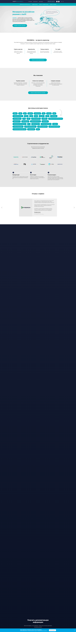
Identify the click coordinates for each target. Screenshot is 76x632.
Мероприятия (35, 1)
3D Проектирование (36, 118)
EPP (43, 113)
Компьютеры (45, 121)
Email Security (37, 113)
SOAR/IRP (41, 116)
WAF (28, 118)
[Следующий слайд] (74, 207)
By (63, 1)
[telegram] (59, 1)
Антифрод (44, 118)
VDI (24, 118)
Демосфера (41, 1)
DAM (20, 113)
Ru (61, 1)
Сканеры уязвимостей (42, 126)
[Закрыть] (74, 630)
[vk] (57, 1)
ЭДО (38, 129)
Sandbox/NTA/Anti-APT (18, 116)
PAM (31, 116)
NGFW (26, 116)
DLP (25, 113)
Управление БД (31, 129)
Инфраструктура (35, 4)
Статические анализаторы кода (19, 129)
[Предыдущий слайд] (1, 207)
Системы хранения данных (30, 126)
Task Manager (53, 116)
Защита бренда (25, 121)
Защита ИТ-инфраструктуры (43, 4)
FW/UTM (48, 113)
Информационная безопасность (25, 4)
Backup (15, 113)
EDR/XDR (30, 113)
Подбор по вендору (53, 4)
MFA (54, 113)
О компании (30, 1)
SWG (47, 116)
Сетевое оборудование (18, 126)
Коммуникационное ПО (35, 121)
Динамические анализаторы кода (55, 118)
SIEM (36, 116)
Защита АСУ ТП (16, 121)
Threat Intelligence (17, 118)
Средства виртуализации (54, 126)
